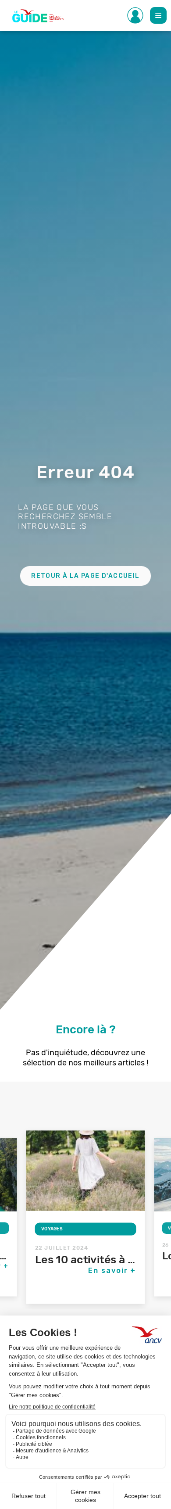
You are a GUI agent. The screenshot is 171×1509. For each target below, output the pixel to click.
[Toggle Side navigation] (135, 15)
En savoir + (112, 1270)
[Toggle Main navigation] (158, 15)
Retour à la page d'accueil (85, 576)
